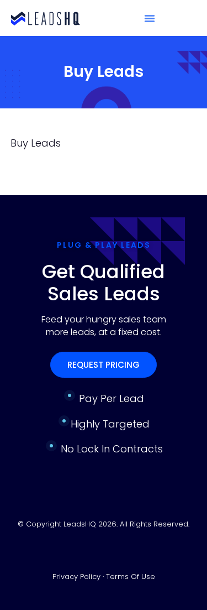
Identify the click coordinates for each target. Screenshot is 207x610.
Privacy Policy (77, 576)
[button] (149, 18)
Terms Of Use (130, 576)
